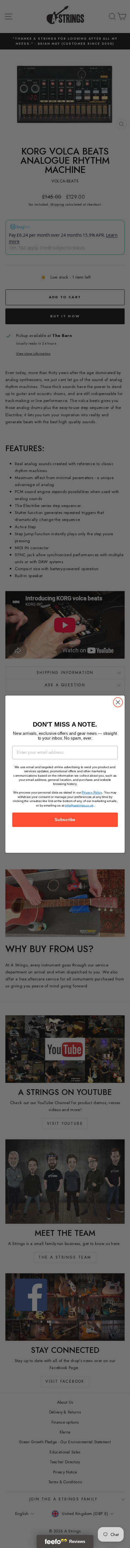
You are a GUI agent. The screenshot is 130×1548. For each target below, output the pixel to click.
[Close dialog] (117, 702)
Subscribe (65, 819)
